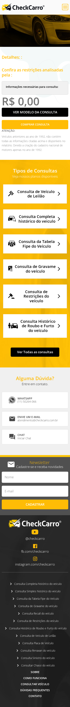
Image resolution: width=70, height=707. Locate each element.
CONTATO (35, 696)
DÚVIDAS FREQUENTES (35, 690)
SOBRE (35, 672)
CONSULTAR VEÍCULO (35, 684)
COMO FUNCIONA (35, 678)
